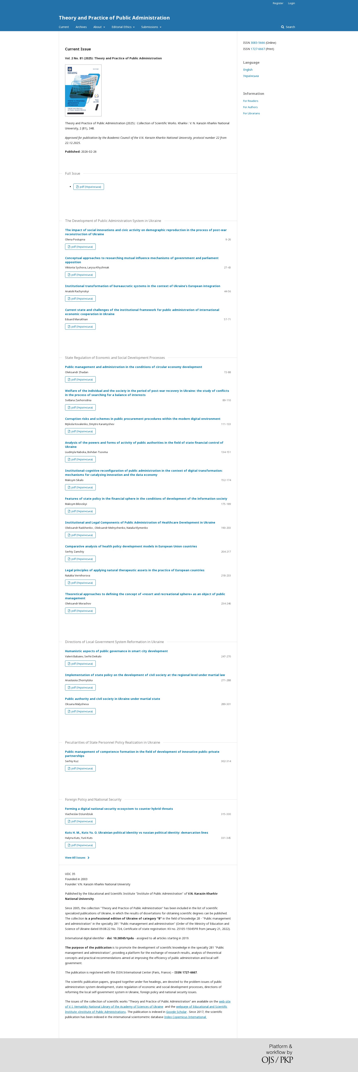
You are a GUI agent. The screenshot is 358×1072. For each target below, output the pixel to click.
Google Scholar (176, 1012)
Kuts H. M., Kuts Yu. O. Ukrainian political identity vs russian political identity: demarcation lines (136, 832)
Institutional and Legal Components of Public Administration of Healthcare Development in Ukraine (140, 522)
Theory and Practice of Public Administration (114, 17)
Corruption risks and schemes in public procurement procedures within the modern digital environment (142, 419)
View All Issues (75, 857)
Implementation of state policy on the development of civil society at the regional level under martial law (145, 675)
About (98, 27)
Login (291, 3)
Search (290, 27)
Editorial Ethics (122, 27)
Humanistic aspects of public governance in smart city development (116, 651)
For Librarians (251, 113)
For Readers (250, 101)
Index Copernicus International (185, 1017)
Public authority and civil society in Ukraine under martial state (112, 699)
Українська (251, 76)
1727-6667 (258, 49)
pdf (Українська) (90, 187)
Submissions (150, 27)
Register (278, 3)
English (248, 70)
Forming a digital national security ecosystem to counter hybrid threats (119, 809)
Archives (81, 27)
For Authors (250, 107)
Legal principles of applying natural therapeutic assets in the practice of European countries (134, 570)
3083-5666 (258, 43)
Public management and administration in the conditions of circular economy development (133, 367)
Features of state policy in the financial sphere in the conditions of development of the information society (146, 499)
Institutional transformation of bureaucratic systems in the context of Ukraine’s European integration (142, 286)
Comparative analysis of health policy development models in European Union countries (131, 546)
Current (64, 27)
